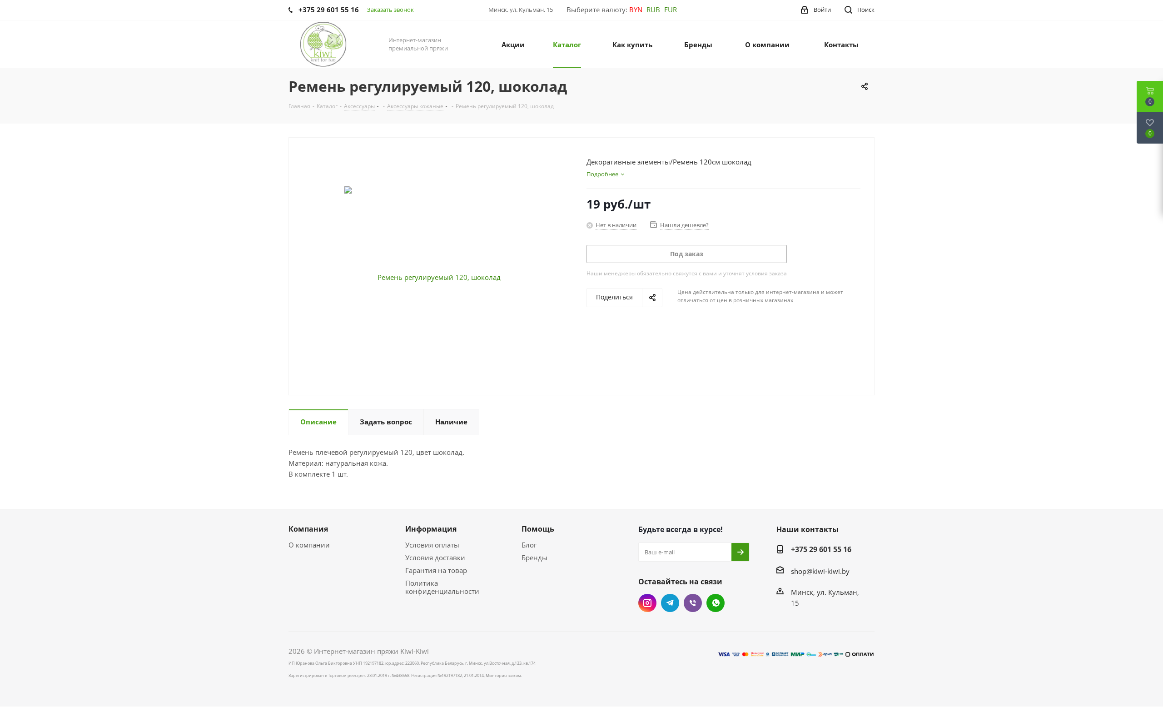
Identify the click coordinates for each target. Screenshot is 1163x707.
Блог (529, 544)
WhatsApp (715, 603)
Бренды (534, 557)
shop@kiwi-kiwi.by (820, 571)
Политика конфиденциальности (442, 587)
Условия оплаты (432, 544)
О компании (309, 544)
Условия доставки (435, 557)
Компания (308, 529)
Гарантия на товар (436, 570)
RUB (653, 9)
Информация (431, 529)
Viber (693, 603)
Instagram (647, 603)
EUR (670, 9)
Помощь (538, 529)
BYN (635, 9)
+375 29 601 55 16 (821, 549)
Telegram (670, 603)
